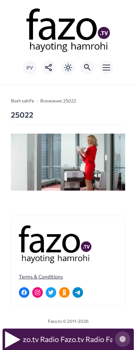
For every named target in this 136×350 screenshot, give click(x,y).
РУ (29, 68)
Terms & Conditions (41, 276)
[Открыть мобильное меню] (107, 67)
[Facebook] (24, 292)
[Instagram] (37, 292)
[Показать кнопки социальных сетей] (49, 67)
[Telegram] (78, 292)
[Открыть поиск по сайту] (87, 67)
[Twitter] (51, 292)
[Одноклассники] (64, 292)
